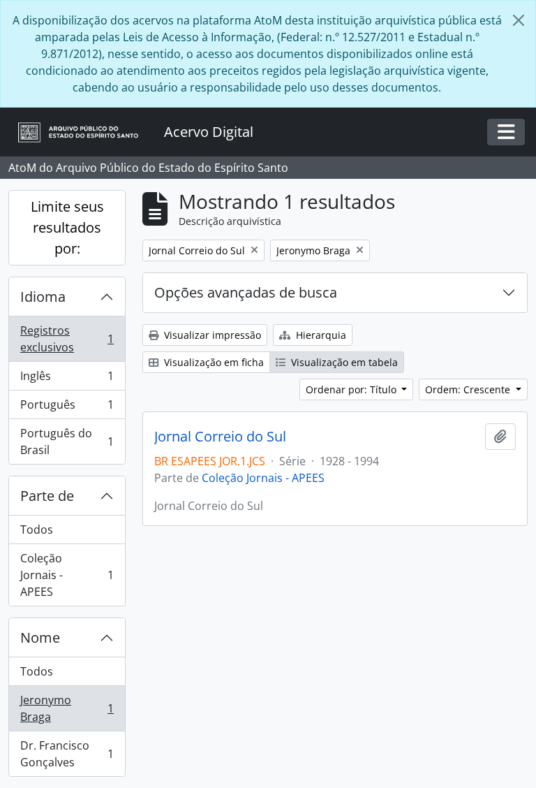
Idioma (43, 296)
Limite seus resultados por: (67, 227)
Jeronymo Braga (67, 708)
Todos (36, 529)
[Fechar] (518, 20)
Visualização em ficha (212, 362)
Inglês (67, 379)
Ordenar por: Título (352, 389)
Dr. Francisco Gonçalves (67, 754)
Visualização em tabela (343, 362)
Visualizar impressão (211, 335)
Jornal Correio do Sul (220, 436)
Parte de (47, 495)
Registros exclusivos (67, 339)
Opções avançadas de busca (245, 292)
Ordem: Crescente (469, 389)
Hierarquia (319, 335)
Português (67, 408)
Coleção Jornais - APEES (67, 574)
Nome (40, 637)
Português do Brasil (67, 441)
